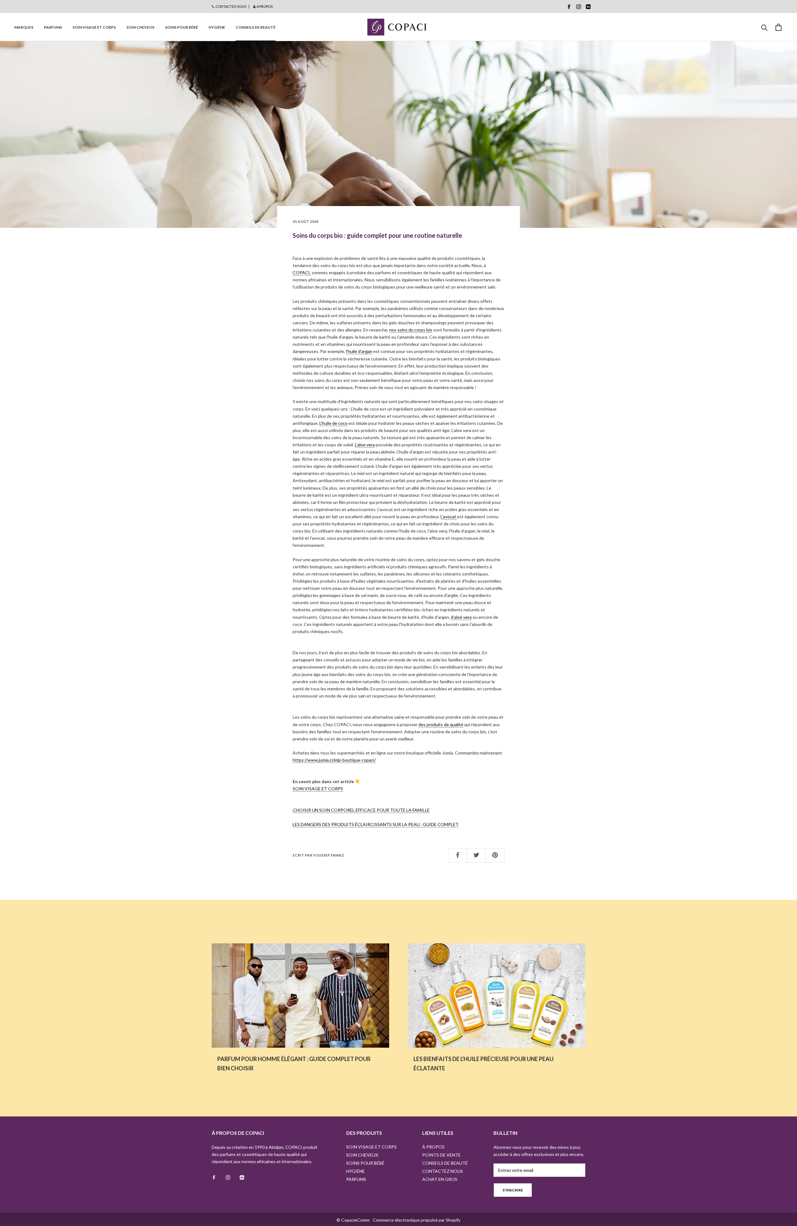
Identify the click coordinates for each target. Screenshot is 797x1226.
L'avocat (449, 516)
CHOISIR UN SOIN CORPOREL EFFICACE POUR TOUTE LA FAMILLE (361, 810)
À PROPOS (433, 1146)
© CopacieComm (353, 1220)
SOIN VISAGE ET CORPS (94, 27)
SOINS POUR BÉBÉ (181, 27)
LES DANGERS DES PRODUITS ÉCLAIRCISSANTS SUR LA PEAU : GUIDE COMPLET (376, 824)
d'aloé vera (461, 617)
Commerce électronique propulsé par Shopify (416, 1220)
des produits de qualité (440, 724)
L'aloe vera (365, 444)
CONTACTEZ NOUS (230, 6)
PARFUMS (53, 27)
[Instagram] (578, 6)
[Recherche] (764, 27)
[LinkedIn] (588, 6)
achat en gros (439, 1179)
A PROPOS (265, 6)
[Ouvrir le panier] (778, 27)
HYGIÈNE (217, 27)
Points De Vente (441, 1155)
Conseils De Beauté (256, 27)
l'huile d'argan (359, 351)
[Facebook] (569, 6)
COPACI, (302, 272)
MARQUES (23, 27)
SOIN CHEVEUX (140, 27)
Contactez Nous (442, 1171)
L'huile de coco (333, 423)
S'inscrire (512, 1190)
